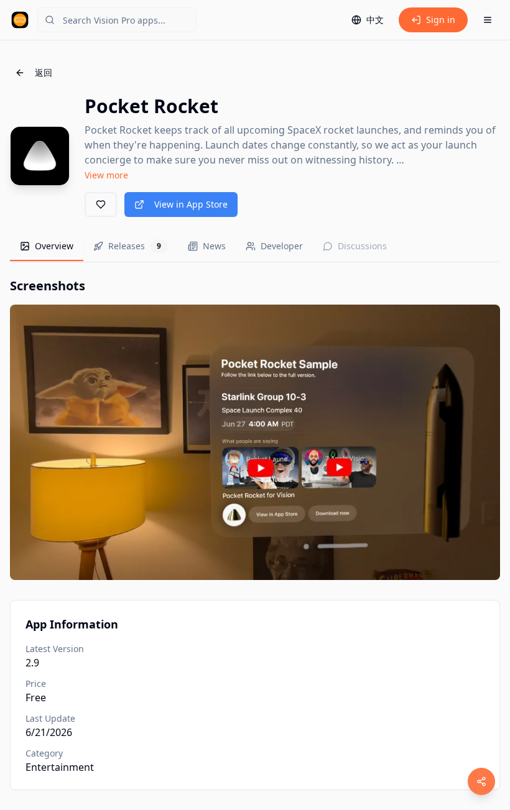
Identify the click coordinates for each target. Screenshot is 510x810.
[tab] (46, 246)
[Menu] (487, 20)
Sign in (440, 19)
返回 (43, 72)
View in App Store (191, 204)
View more (106, 175)
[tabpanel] (255, 428)
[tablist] (255, 247)
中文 (375, 19)
